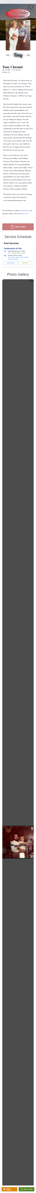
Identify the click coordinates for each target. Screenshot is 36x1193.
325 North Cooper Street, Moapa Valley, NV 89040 (18, 258)
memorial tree (25, 210)
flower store (24, 213)
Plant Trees (25, 263)
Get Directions (11, 263)
